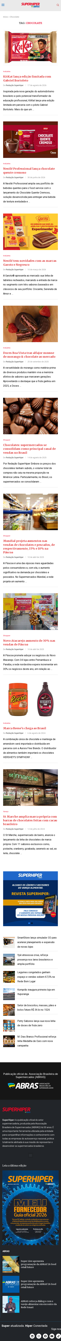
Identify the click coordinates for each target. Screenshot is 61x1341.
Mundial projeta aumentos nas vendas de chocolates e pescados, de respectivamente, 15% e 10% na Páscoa (29, 546)
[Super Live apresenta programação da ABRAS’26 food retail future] (11, 1264)
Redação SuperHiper (14, 85)
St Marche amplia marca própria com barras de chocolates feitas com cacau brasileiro (30, 820)
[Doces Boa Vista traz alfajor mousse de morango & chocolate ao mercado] (30, 324)
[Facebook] (45, 1336)
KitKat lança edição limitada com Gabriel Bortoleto (27, 78)
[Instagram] (38, 1336)
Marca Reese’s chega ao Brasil (24, 728)
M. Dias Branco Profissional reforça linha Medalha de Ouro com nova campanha (36, 1041)
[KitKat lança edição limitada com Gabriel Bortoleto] (30, 47)
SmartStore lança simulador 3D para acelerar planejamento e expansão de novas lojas (36, 942)
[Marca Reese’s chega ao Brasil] (30, 699)
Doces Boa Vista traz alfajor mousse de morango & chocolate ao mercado (29, 354)
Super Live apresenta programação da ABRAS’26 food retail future (38, 1264)
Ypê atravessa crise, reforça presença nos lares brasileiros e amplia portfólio (35, 960)
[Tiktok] (58, 1336)
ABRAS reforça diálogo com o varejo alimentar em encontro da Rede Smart (39, 1304)
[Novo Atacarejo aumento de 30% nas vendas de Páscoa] (30, 611)
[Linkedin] (32, 1336)
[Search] (57, 5)
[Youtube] (51, 1336)
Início (5, 17)
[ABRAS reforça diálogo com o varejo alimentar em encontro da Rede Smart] (11, 1304)
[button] (30, 898)
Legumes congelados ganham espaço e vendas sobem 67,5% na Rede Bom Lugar (36, 977)
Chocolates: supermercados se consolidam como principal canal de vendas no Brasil (29, 448)
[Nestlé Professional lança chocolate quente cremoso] (30, 139)
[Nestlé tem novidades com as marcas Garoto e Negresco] (30, 232)
